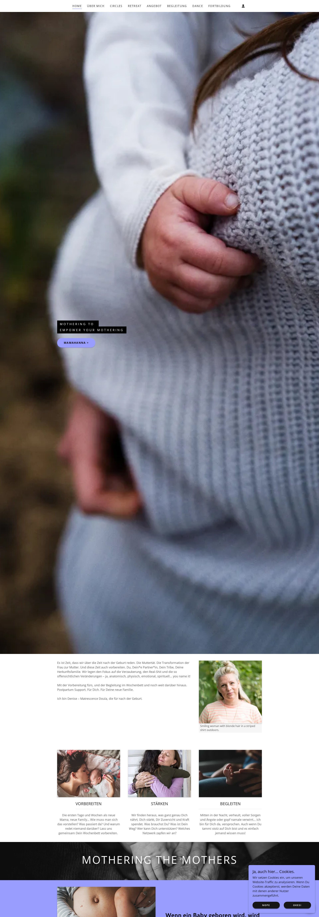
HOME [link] (77, 6)
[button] (243, 6)
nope (266, 905)
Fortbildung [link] (219, 6)
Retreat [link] (135, 6)
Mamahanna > (76, 343)
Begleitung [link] (177, 6)
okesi (297, 905)
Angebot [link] (154, 6)
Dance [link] (197, 6)
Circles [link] (116, 6)
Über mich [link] (96, 6)
